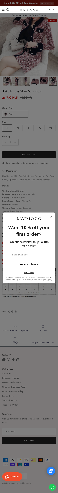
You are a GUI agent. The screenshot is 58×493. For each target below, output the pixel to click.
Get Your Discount (29, 264)
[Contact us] (52, 487)
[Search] (9, 10)
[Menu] (3, 10)
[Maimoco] (29, 10)
